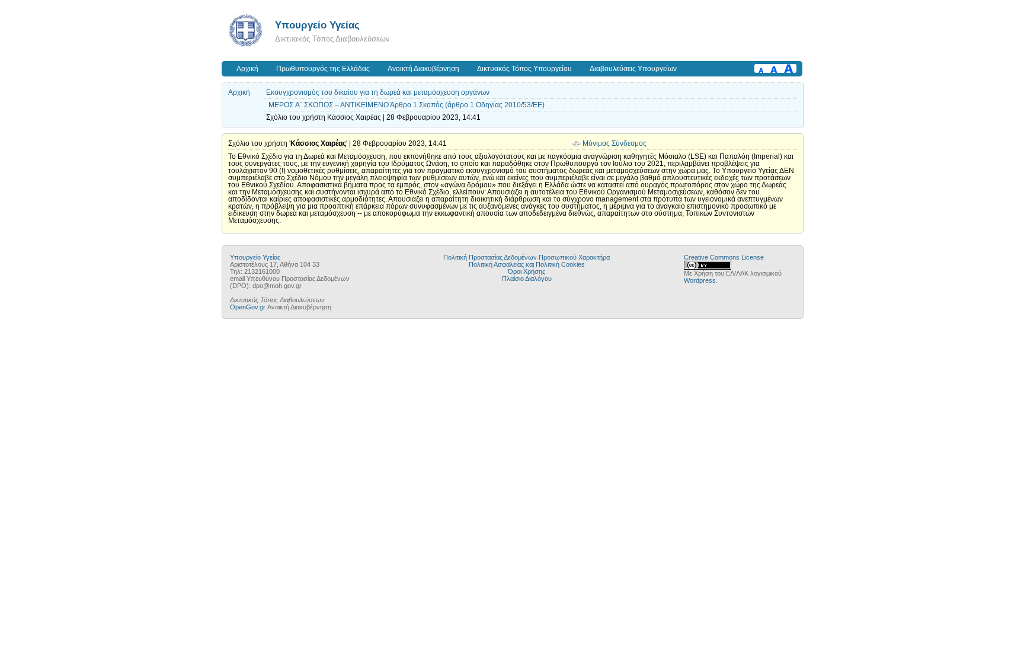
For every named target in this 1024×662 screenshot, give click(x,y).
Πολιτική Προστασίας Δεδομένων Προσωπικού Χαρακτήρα (526, 257)
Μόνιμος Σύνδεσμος (615, 143)
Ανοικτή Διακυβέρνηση (423, 68)
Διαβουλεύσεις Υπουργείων (633, 68)
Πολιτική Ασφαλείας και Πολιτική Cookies (527, 264)
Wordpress (700, 280)
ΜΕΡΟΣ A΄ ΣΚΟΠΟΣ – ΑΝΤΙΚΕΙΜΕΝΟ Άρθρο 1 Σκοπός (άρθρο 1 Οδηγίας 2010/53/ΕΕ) (406, 104)
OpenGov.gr (247, 307)
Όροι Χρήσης (526, 271)
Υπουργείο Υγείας (317, 25)
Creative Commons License (724, 257)
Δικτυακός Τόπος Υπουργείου (524, 68)
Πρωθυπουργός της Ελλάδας (323, 68)
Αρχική (247, 68)
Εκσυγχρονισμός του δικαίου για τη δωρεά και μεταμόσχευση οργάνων (377, 92)
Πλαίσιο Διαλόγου (527, 278)
